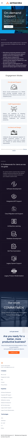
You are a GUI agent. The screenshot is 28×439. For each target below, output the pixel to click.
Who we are (3, 374)
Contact (2, 382)
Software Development (14, 189)
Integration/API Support (14, 201)
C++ (2, 425)
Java (2, 418)
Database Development (14, 238)
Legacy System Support (14, 263)
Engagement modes (5, 377)
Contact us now (14, 352)
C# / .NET (3, 423)
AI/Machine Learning (14, 226)
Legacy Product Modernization (14, 276)
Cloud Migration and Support (14, 214)
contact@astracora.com (9, 367)
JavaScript (3, 420)
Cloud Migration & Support (6, 397)
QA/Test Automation (14, 251)
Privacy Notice (4, 384)
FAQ (2, 379)
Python (2, 428)
